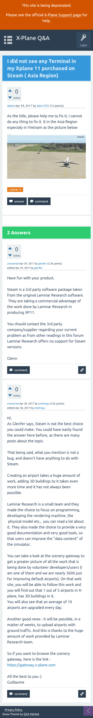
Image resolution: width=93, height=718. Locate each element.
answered (13, 263)
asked (11, 105)
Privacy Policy (13, 709)
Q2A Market (31, 714)
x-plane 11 (15, 189)
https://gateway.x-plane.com (31, 665)
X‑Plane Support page (62, 15)
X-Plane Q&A (33, 38)
